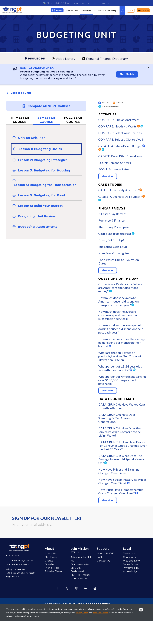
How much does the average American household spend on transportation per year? (118, 301)
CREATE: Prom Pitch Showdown (120, 156)
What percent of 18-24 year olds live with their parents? (120, 368)
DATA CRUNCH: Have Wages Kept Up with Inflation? (121, 406)
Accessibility (130, 571)
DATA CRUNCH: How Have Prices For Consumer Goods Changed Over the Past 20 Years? (122, 445)
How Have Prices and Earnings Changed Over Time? (118, 471)
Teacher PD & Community (105, 11)
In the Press (52, 567)
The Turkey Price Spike (113, 227)
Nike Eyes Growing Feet (114, 253)
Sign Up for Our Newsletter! (46, 518)
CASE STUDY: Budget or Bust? (118, 190)
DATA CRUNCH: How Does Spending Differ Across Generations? (117, 418)
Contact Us (103, 560)
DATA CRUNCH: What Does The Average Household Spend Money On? (121, 459)
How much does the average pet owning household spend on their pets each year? (120, 328)
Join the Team (53, 571)
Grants (49, 560)
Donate (49, 564)
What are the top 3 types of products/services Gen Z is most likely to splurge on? (119, 356)
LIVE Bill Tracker (80, 575)
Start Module (127, 74)
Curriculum (86, 11)
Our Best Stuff (72, 11)
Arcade (59, 10)
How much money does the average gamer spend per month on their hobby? (122, 342)
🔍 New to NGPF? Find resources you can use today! (74, 3)
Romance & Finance (111, 220)
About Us (50, 553)
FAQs (100, 557)
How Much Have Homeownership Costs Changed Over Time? (120, 491)
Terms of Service (100, 612)
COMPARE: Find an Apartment (119, 120)
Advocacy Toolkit (81, 557)
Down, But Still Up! (111, 240)
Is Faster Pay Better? (112, 214)
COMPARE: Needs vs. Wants (117, 126)
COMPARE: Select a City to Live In (121, 139)
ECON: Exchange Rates (113, 169)
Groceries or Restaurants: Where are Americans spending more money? (120, 287)
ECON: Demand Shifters (114, 162)
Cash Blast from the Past (115, 233)
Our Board (51, 557)
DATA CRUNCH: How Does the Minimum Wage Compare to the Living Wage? (119, 431)
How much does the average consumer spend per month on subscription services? (118, 315)
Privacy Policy (131, 567)
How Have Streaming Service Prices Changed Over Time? (122, 481)
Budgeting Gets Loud (112, 246)
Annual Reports (80, 578)
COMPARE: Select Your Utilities (120, 133)
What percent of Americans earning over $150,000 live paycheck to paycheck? (122, 380)
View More (108, 176)
